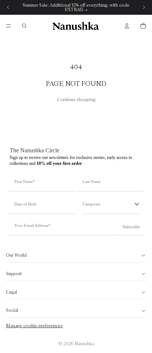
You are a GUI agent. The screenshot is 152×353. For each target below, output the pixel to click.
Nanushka (84, 343)
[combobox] (108, 204)
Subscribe (131, 226)
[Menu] (8, 25)
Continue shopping (76, 99)
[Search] (24, 26)
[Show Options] (137, 204)
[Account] (127, 26)
